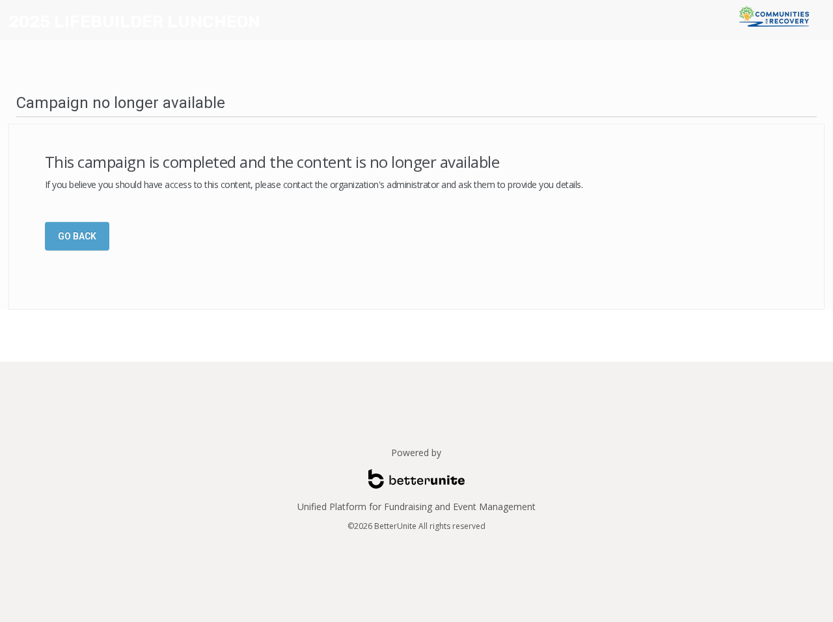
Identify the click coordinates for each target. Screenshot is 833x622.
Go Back (77, 236)
